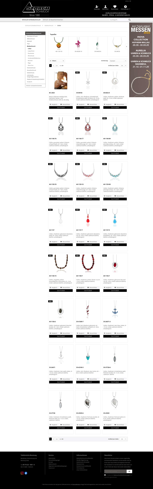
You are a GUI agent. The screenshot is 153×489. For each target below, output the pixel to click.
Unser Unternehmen (81, 470)
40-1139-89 (107, 184)
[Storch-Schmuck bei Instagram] (22, 473)
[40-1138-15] (61, 264)
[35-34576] (117, 43)
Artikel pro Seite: (113, 65)
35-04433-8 (97, 51)
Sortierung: (104, 60)
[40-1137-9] (115, 218)
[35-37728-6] (115, 355)
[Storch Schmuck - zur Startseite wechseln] (37, 6)
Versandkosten (76, 484)
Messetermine (80, 464)
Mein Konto (105, 9)
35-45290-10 (78, 51)
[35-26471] (61, 355)
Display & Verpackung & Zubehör (35, 79)
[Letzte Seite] (56, 65)
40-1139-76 (52, 184)
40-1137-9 (106, 230)
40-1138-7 (79, 276)
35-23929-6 (79, 413)
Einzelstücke (31, 53)
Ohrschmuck (31, 56)
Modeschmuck (31, 46)
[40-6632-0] (115, 81)
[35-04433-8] (98, 43)
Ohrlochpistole (80, 468)
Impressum (52, 468)
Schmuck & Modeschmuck (33, 33)
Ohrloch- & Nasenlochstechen (34, 85)
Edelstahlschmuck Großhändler (84, 458)
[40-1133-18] (59, 43)
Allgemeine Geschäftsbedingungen (58, 466)
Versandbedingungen (54, 460)
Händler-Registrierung (82, 460)
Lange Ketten (31, 51)
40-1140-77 (79, 139)
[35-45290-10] (78, 43)
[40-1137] (61, 218)
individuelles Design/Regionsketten (33, 76)
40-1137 (51, 230)
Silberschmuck (31, 39)
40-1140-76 (52, 139)
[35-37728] (61, 401)
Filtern (54, 61)
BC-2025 (52, 93)
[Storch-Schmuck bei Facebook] (25, 473)
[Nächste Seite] (53, 65)
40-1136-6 (52, 322)
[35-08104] (88, 81)
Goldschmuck (30, 72)
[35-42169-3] (88, 355)
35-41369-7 (79, 322)
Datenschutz (52, 458)
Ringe (29, 63)
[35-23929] (115, 401)
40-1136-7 (106, 276)
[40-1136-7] (115, 264)
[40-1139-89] (115, 172)
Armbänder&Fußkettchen (34, 58)
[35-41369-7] (88, 309)
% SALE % (29, 82)
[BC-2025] (61, 81)
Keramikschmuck (31, 70)
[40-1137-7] (88, 218)
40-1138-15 (52, 276)
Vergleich (54, 104)
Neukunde (97, 9)
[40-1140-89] (115, 126)
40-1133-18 (59, 51)
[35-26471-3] (115, 309)
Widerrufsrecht (52, 464)
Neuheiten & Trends (32, 36)
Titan (28, 43)
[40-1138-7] (88, 264)
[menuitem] (120, 19)
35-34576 (117, 51)
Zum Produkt (61, 107)
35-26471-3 (107, 322)
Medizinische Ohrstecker (82, 462)
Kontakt (51, 462)
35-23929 (106, 413)
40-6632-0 (106, 93)
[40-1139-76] (61, 172)
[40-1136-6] (61, 309)
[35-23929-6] (88, 401)
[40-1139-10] (88, 172)
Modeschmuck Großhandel (83, 466)
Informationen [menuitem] (125, 9)
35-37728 (52, 413)
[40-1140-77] (88, 126)
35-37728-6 (107, 367)
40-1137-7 (79, 230)
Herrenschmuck (31, 68)
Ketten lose (30, 65)
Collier (29, 48)
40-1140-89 (107, 139)
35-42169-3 (79, 367)
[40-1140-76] (61, 126)
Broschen (30, 60)
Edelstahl (29, 41)
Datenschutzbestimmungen (122, 475)
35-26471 (52, 367)
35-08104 (79, 93)
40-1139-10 (79, 184)
